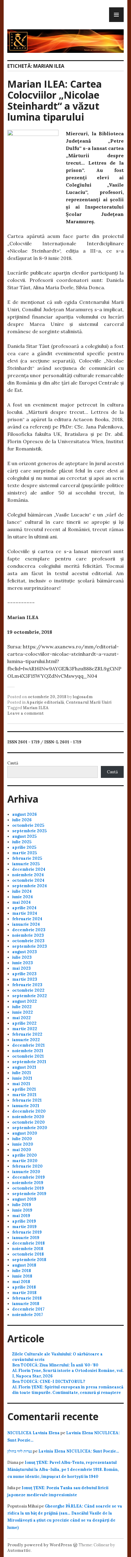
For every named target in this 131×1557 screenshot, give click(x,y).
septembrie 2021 (29, 1061)
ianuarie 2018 (25, 1303)
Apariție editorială (45, 702)
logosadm (83, 696)
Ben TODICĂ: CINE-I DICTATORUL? (48, 1381)
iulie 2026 (22, 819)
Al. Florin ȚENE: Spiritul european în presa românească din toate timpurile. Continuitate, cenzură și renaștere (67, 1389)
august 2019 (24, 1199)
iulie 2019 (21, 1204)
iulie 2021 (21, 1072)
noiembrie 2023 (28, 935)
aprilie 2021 (24, 1089)
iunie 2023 (22, 962)
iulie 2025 (21, 841)
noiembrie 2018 (27, 1248)
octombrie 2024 (28, 880)
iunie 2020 (22, 1144)
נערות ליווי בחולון (19, 1451)
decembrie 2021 (28, 1045)
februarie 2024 (27, 918)
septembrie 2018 (29, 1259)
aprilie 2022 (24, 1023)
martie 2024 (24, 913)
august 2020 (24, 1133)
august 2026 (24, 814)
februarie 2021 (27, 1100)
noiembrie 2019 (27, 1182)
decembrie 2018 (28, 1243)
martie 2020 (24, 1160)
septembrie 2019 (29, 1193)
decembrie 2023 (28, 929)
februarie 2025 (27, 858)
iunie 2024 (22, 896)
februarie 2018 (27, 1298)
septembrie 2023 (29, 946)
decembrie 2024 (28, 869)
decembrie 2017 (28, 1309)
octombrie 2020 (28, 1122)
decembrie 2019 (28, 1177)
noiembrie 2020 (28, 1116)
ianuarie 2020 (26, 1171)
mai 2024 (21, 902)
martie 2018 (24, 1292)
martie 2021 (24, 1094)
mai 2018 (21, 1281)
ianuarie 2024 (26, 924)
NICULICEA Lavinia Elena (33, 1432)
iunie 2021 (22, 1078)
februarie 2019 (27, 1232)
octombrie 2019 (28, 1188)
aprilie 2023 (24, 973)
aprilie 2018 (24, 1287)
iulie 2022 (22, 1006)
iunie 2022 (22, 1012)
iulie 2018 (21, 1270)
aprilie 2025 (24, 847)
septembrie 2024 (29, 885)
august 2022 (24, 1001)
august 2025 (24, 836)
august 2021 (24, 1067)
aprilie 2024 (24, 907)
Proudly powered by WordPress (39, 1545)
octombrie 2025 (28, 825)
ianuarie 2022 (26, 1039)
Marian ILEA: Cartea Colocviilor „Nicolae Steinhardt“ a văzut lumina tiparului (54, 100)
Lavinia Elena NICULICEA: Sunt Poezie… (78, 1451)
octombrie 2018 (28, 1254)
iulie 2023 (22, 957)
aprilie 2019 (24, 1221)
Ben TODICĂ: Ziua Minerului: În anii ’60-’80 (55, 1365)
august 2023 (24, 951)
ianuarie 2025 (26, 863)
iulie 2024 (22, 891)
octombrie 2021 (28, 1056)
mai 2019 (21, 1215)
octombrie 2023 (28, 940)
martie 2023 (24, 979)
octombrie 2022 (28, 990)
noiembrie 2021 (27, 1050)
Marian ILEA (36, 707)
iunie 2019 (22, 1210)
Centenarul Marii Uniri (89, 702)
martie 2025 (24, 852)
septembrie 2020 (29, 1127)
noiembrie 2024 (28, 874)
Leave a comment (25, 713)
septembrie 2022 (29, 995)
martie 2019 (24, 1226)
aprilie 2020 (24, 1155)
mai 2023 (21, 968)
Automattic (19, 1550)
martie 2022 (24, 1028)
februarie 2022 (27, 1034)
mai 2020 (21, 1149)
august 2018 (24, 1265)
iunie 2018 (22, 1276)
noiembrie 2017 (27, 1314)
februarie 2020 (27, 1166)
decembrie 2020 (29, 1111)
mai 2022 (21, 1017)
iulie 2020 (22, 1138)
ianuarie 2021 (25, 1105)
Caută (12, 763)
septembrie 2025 (29, 830)
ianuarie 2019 (25, 1237)
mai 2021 (21, 1083)
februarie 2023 (27, 984)
